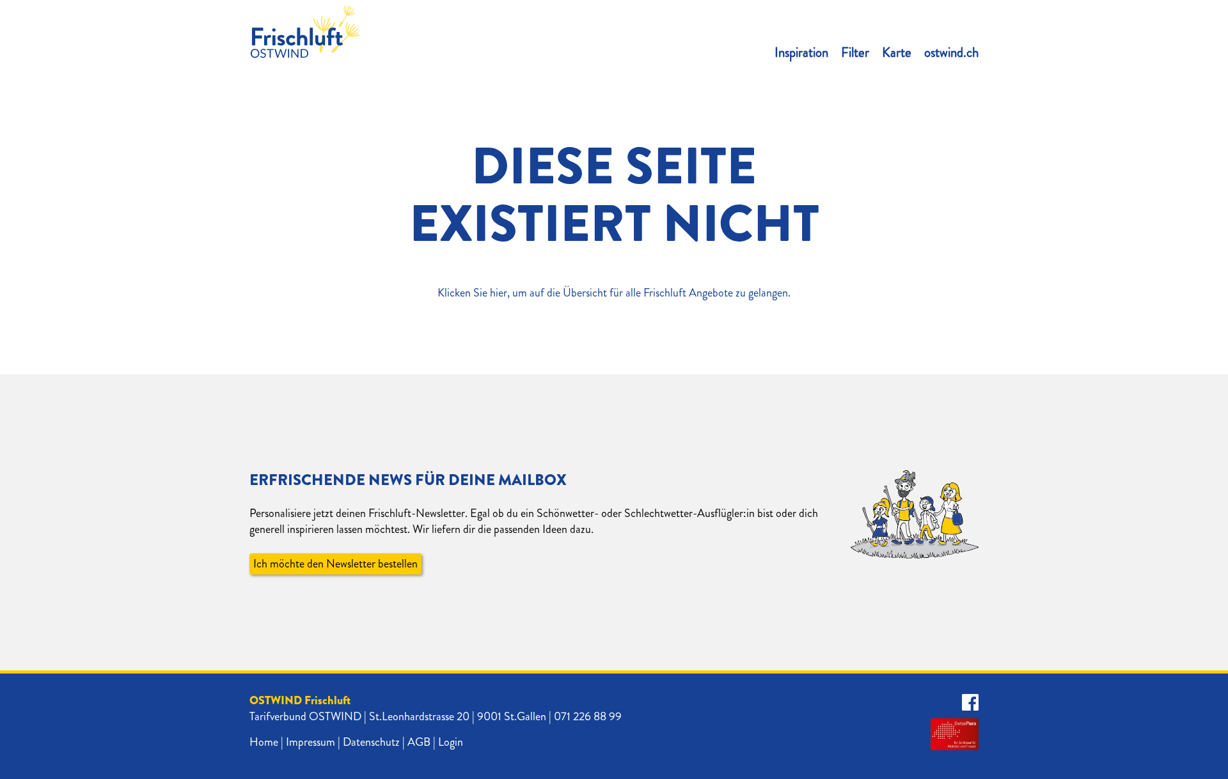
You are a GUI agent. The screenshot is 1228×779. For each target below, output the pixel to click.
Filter (855, 52)
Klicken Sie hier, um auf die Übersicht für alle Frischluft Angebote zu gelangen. (614, 292)
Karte (896, 52)
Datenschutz (371, 742)
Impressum (310, 742)
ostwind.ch (951, 52)
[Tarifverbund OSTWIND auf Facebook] (970, 703)
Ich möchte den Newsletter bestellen (335, 563)
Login (450, 742)
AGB (418, 742)
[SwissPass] (955, 734)
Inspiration (801, 52)
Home (263, 742)
